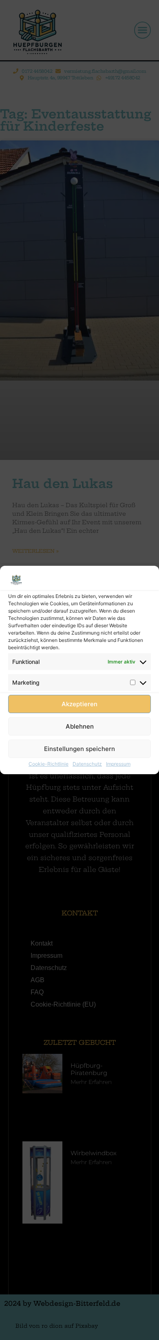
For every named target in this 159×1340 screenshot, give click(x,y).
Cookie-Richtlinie (48, 764)
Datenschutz (87, 764)
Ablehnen (80, 726)
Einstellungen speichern (79, 749)
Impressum (118, 764)
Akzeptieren (79, 704)
